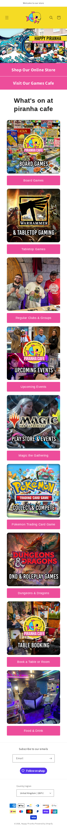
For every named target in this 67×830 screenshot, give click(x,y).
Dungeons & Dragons (33, 593)
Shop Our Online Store (33, 70)
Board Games (33, 180)
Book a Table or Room (33, 662)
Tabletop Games (33, 249)
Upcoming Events (33, 386)
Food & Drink (33, 730)
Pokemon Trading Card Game (33, 524)
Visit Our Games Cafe (33, 83)
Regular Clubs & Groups (33, 318)
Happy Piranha (28, 823)
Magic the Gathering (33, 455)
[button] (7, 17)
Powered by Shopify (44, 823)
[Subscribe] (50, 758)
